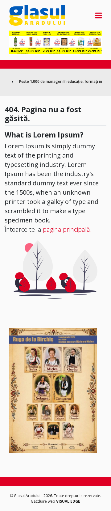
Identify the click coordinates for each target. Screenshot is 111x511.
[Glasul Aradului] (23, 15)
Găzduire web (43, 501)
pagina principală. (67, 229)
